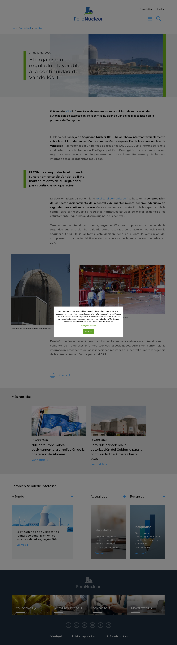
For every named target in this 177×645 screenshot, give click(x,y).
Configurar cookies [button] (88, 326)
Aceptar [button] (89, 331)
